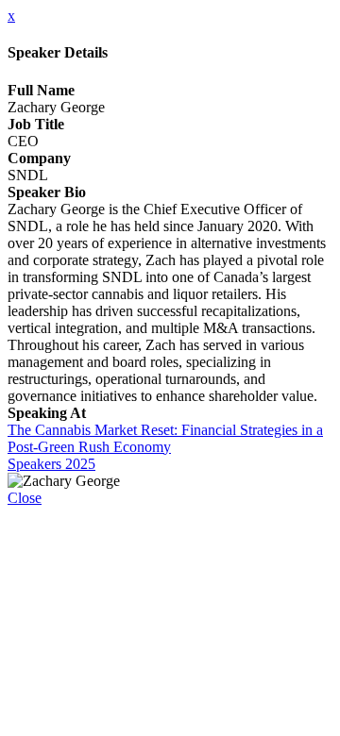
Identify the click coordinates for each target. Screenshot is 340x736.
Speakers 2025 (51, 464)
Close (25, 498)
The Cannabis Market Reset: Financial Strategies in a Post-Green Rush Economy (165, 438)
